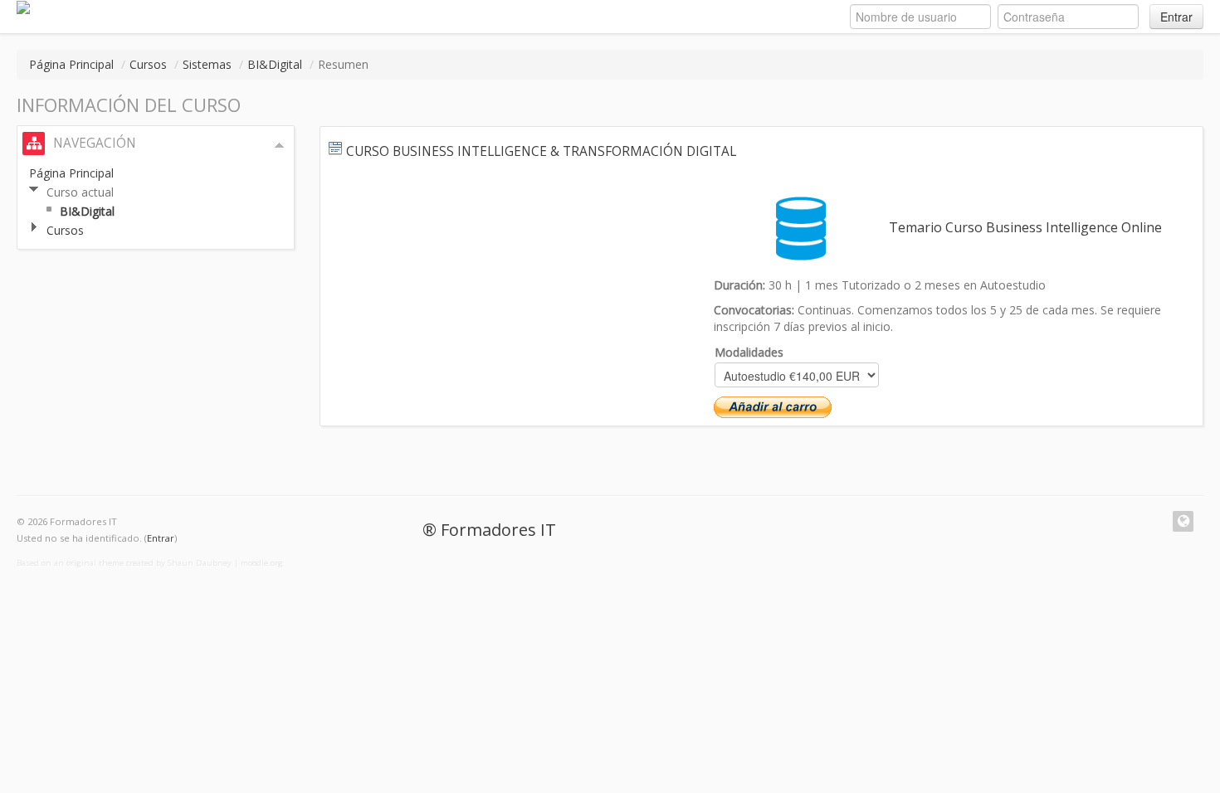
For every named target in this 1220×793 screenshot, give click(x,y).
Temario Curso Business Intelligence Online (1025, 227)
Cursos (148, 64)
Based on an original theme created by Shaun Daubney (124, 562)
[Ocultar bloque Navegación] (279, 145)
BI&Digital (274, 64)
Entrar (1176, 16)
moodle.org (262, 562)
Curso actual (80, 192)
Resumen (343, 64)
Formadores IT (498, 529)
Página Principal (71, 64)
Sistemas (207, 64)
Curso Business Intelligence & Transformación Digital (541, 151)
